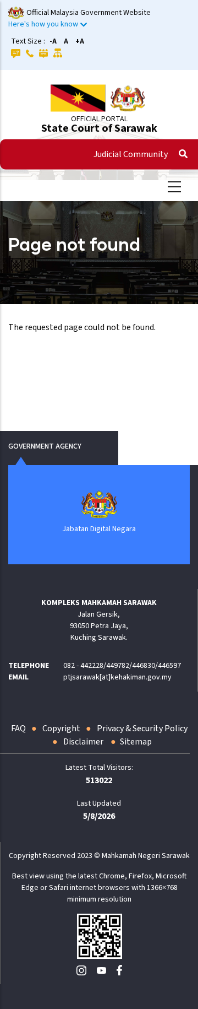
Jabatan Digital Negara (99, 529)
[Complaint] (43, 52)
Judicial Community (131, 154)
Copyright (61, 728)
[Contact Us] (30, 52)
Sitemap (136, 742)
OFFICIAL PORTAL (99, 119)
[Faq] (15, 52)
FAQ (18, 728)
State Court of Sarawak (99, 128)
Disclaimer (84, 742)
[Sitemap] (58, 52)
